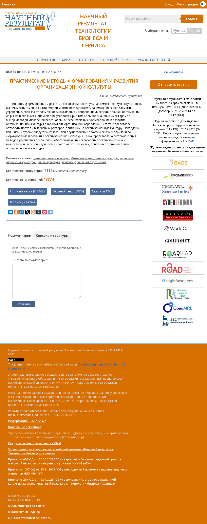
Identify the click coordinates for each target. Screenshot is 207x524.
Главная (8, 4)
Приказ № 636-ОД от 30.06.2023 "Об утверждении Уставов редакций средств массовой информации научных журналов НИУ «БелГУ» (65, 461)
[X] (27, 212)
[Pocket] (44, 212)
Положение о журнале (24, 427)
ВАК (191, 141)
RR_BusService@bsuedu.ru (25, 415)
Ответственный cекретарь (31, 518)
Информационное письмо (27, 421)
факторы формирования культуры (94, 158)
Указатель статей (154, 60)
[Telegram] (50, 212)
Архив (67, 60)
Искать (192, 18)
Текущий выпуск (116, 60)
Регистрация (187, 4)
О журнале (46, 60)
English (194, 30)
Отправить (24, 304)
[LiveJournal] (38, 212)
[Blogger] (33, 212)
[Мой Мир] (21, 212)
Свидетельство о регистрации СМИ (34, 443)
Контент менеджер (25, 512)
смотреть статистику (70, 171)
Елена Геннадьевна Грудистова (121, 96)
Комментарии (19, 235)
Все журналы (173, 72)
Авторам (87, 60)
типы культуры (49, 162)
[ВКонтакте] (10, 212)
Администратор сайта (28, 506)
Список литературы (52, 235)
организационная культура (51, 158)
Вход (169, 4)
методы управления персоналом (84, 162)
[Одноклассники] (16, 212)
